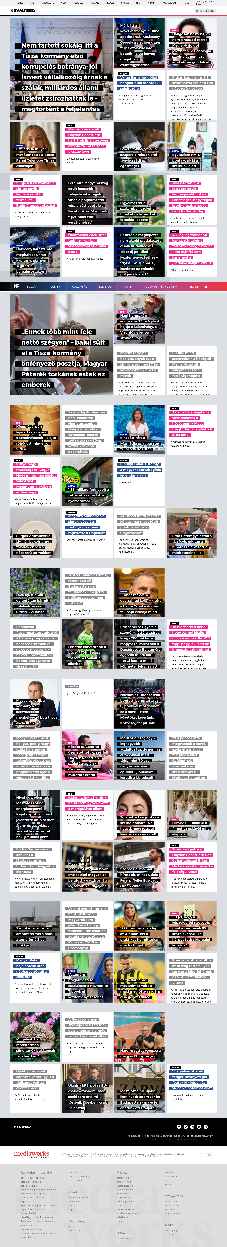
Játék (186, 3)
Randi (152, 3)
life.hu (168, 1180)
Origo (20, 3)
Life (32, 3)
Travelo (110, 3)
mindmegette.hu (125, 1201)
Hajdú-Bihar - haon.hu (32, 1209)
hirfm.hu (169, 1234)
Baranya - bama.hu (30, 1181)
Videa (63, 3)
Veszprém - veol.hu (79, 1176)
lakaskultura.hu (125, 1185)
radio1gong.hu (172, 1230)
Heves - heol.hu (28, 1213)
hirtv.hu (72, 1205)
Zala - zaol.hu (76, 1180)
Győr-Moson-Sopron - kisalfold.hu (38, 1205)
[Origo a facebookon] (179, 1127)
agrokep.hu (75, 1230)
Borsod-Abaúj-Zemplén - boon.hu (38, 1189)
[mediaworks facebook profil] (201, 1155)
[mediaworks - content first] (31, 1155)
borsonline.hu (124, 1238)
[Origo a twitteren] (186, 1127)
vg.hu (71, 1226)
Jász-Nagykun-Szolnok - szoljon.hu (38, 1217)
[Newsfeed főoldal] (22, 1127)
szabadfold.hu (76, 1201)
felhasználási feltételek (161, 1136)
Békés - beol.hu (28, 1185)
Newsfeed (78, 3)
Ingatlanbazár (169, 3)
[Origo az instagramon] (192, 1127)
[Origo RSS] (206, 1127)
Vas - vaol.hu (75, 1172)
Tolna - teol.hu (27, 1237)
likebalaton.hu (124, 1193)
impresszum (194, 1136)
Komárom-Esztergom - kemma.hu (38, 1221)
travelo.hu (122, 1205)
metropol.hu (171, 1176)
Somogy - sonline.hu (31, 1229)
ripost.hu (169, 1172)
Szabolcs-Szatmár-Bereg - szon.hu (38, 1233)
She (138, 3)
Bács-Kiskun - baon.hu (32, 1177)
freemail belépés (205, 11)
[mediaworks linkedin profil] (209, 1155)
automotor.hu (124, 1181)
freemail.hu (171, 1201)
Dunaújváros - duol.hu (32, 1197)
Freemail (94, 3)
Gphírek (125, 3)
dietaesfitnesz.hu (126, 1209)
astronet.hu (123, 1177)
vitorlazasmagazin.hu (128, 1213)
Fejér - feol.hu (27, 1201)
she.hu (168, 1184)
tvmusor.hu (122, 1221)
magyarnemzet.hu (78, 1197)
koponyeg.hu (172, 1205)
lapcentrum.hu (172, 1213)
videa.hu (169, 1209)
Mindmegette (48, 3)
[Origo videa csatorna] (199, 1127)
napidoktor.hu (124, 1197)
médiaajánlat (207, 1136)
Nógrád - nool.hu (29, 1225)
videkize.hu (123, 1217)
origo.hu (73, 1209)
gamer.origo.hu (125, 1189)
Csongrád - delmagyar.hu (33, 1193)
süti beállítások (181, 1136)
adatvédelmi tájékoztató (138, 1136)
